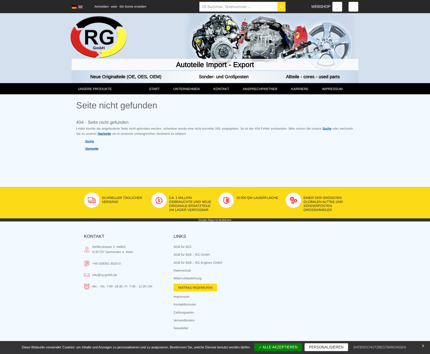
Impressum (181, 296)
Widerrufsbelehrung (188, 278)
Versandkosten (184, 320)
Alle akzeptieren (280, 347)
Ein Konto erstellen (133, 6)
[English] (80, 6)
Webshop (320, 6)
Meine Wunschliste (337, 7)
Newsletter (181, 328)
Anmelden (102, 6)
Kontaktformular (185, 304)
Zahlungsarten (184, 312)
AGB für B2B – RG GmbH (192, 254)
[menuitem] (108, 89)
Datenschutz (182, 270)
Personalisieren (326, 347)
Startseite (104, 133)
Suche (326, 128)
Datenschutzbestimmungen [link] (379, 347)
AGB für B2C (183, 247)
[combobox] (242, 7)
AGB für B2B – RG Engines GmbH (198, 262)
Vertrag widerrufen (195, 287)
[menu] (215, 88)
